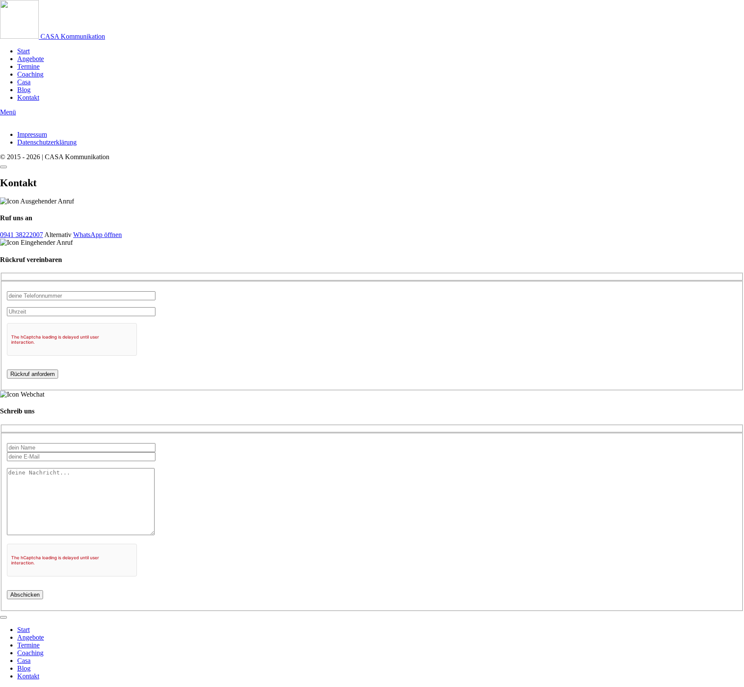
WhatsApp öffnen (97, 234)
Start (23, 51)
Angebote (30, 58)
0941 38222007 (21, 234)
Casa (24, 82)
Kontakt (28, 97)
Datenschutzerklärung (47, 142)
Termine (28, 66)
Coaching (30, 74)
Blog (24, 89)
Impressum (32, 134)
